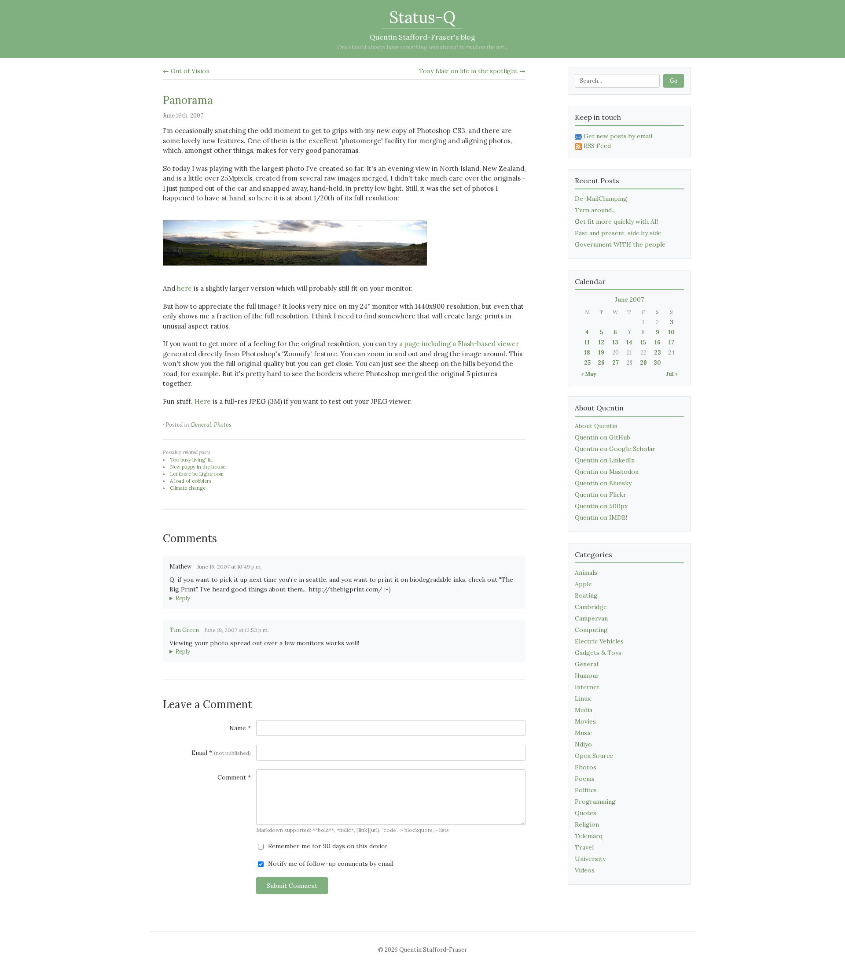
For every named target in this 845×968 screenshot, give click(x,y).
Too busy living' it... (192, 460)
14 (629, 342)
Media (583, 710)
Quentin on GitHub (602, 437)
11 (587, 342)
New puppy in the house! (198, 467)
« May (588, 373)
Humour (587, 676)
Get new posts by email (618, 136)
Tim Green (184, 630)
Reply (183, 598)
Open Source (594, 756)
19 (601, 352)
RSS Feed (597, 146)
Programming (595, 801)
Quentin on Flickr (600, 495)
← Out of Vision (186, 71)
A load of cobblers (190, 481)
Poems (585, 779)
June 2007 (629, 299)
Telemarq (589, 836)
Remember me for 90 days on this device (327, 846)
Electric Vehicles (599, 641)
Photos (222, 425)
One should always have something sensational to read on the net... (422, 47)
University (590, 859)
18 (587, 352)
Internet (587, 687)
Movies (585, 721)
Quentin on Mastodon (607, 472)
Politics (586, 790)
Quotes (585, 813)
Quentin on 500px (601, 506)
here (184, 288)
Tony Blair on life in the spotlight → (472, 71)
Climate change (188, 488)
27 (615, 362)
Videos (585, 870)
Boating (586, 595)
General (201, 425)
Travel (584, 847)
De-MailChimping (601, 199)
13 (615, 342)
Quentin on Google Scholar (615, 449)
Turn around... (595, 210)
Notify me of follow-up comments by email (329, 864)
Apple (583, 584)
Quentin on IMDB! (601, 517)
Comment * (234, 777)
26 (601, 362)
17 (671, 342)
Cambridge (591, 607)
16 (657, 342)
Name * (240, 728)
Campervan (591, 618)
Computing (591, 630)
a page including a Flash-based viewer (459, 344)
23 (657, 352)
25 (587, 362)
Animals (586, 572)
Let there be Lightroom (197, 474)
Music (583, 733)
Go (673, 81)
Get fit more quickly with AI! (616, 221)
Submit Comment (292, 886)
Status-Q (422, 17)
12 (601, 342)
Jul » (672, 373)
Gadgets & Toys (598, 653)
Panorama (188, 100)
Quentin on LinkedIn (605, 460)
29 (643, 362)
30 (657, 362)
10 (671, 332)
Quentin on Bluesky (603, 483)
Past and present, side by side (618, 233)
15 (643, 342)
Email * (221, 753)
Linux (583, 698)
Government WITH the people (620, 244)
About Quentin (596, 426)
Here (203, 401)
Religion (587, 824)
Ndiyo (583, 744)
